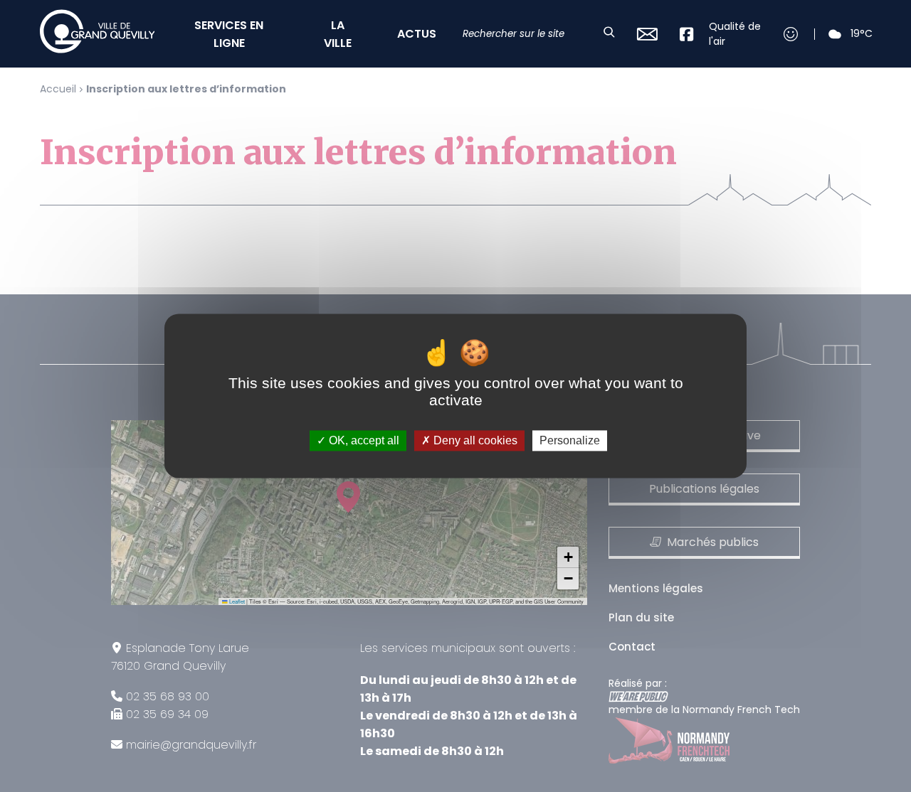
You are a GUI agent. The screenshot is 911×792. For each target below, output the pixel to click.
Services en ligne (228, 34)
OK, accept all (362, 440)
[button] (568, 557)
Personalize (569, 440)
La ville (338, 34)
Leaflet (236, 601)
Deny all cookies (474, 440)
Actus (416, 34)
